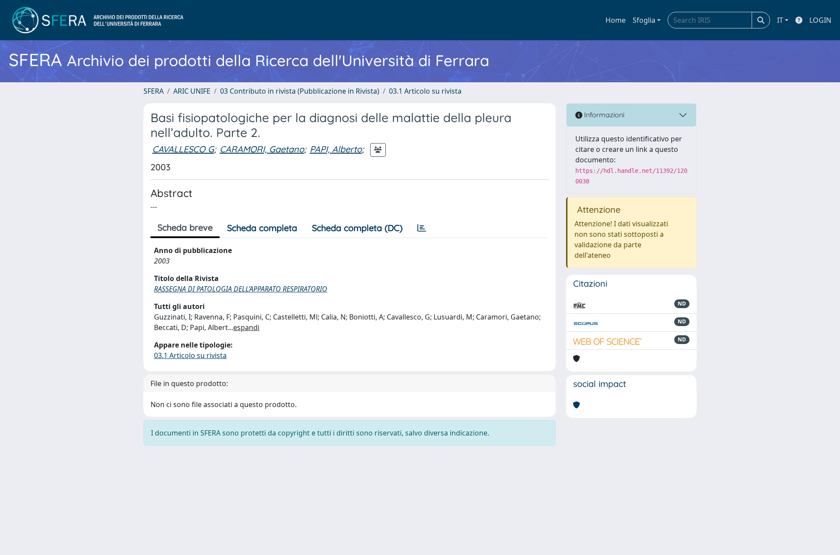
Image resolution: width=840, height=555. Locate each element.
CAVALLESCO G (183, 149)
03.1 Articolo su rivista (425, 91)
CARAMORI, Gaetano (262, 149)
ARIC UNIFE (191, 91)
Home (616, 20)
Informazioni (603, 114)
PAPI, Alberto (336, 149)
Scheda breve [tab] (185, 227)
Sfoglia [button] (644, 20)
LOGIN (820, 20)
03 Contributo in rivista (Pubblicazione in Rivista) (299, 91)
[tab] (422, 228)
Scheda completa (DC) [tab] (357, 227)
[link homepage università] (97, 20)
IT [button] (780, 20)
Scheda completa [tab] (262, 227)
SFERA (154, 91)
